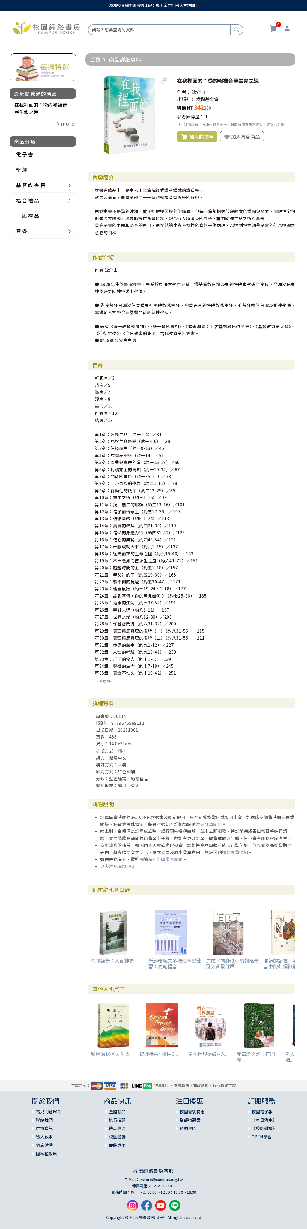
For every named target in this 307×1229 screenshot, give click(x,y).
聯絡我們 (44, 1120)
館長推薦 (117, 1120)
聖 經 (21, 169)
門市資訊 (44, 1128)
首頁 (95, 59)
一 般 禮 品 (27, 215)
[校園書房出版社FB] (146, 1207)
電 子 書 (24, 154)
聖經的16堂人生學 (110, 1053)
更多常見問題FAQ (117, 866)
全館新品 (117, 1111)
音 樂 (21, 231)
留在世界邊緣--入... (208, 1053)
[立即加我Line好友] (174, 1207)
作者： (184, 92)
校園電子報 (262, 1111)
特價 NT (185, 108)
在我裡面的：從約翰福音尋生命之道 (40, 108)
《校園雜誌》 (264, 1128)
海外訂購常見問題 (165, 859)
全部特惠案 (190, 1120)
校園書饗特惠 (192, 1111)
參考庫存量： (190, 116)
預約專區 (188, 1128)
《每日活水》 (264, 1120)
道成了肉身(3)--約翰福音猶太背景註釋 (232, 963)
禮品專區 (117, 1128)
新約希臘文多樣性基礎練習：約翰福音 (174, 963)
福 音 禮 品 (27, 200)
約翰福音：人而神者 (112, 960)
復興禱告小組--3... (158, 1053)
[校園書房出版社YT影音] (160, 1207)
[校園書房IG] (132, 1207)
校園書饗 (117, 1137)
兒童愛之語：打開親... (256, 1056)
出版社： (186, 99)
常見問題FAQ (48, 1111)
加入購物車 (200, 136)
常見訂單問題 (209, 824)
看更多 (105, 681)
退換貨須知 (237, 852)
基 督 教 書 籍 (30, 185)
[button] (164, 80)
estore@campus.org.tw (161, 1179)
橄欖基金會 (207, 99)
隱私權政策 (46, 1153)
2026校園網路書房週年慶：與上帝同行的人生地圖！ (154, 5)
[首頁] (46, 27)
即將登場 (117, 1145)
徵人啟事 (44, 1137)
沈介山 (198, 92)
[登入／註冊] (287, 29)
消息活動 (44, 1145)
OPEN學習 (262, 1137)
